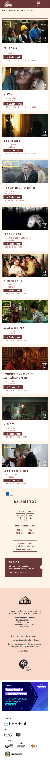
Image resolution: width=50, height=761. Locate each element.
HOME (3, 11)
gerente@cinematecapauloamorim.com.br (25, 646)
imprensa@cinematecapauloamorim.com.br (24, 644)
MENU (39, 5)
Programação (13, 11)
